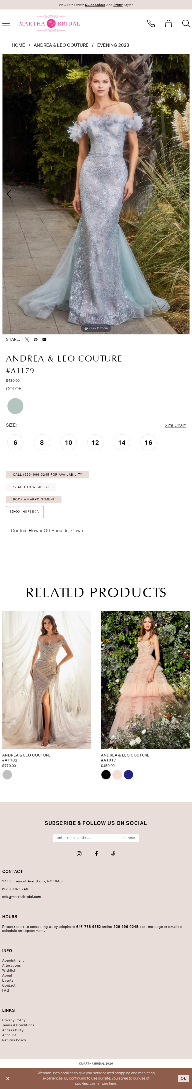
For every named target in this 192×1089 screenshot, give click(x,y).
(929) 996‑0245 (15, 889)
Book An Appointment (34, 499)
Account (9, 1035)
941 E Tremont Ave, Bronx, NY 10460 (33, 881)
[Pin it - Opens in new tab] (36, 340)
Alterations (11, 965)
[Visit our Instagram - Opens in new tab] (79, 853)
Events (8, 980)
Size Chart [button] (175, 425)
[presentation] (46, 680)
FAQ (5, 990)
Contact (9, 985)
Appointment (13, 960)
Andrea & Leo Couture (61, 45)
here (112, 1084)
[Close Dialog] (7, 1078)
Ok (183, 1079)
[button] (168, 23)
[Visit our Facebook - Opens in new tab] (96, 853)
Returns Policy (14, 1040)
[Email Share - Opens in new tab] (44, 339)
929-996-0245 (126, 927)
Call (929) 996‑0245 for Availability (47, 474)
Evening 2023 (113, 45)
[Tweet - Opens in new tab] (27, 340)
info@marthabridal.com (21, 897)
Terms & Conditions (18, 1025)
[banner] (49, 23)
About (7, 975)
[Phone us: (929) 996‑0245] (151, 23)
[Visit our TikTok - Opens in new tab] (113, 853)
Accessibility (13, 1030)
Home (18, 45)
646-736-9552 (88, 927)
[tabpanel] (96, 194)
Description (25, 512)
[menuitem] (151, 23)
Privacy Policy (14, 1020)
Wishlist (9, 970)
